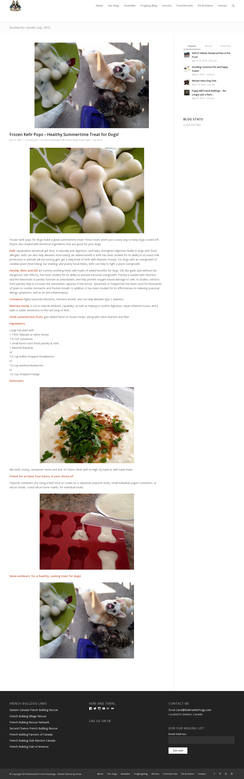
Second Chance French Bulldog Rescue (34, 728)
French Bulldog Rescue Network (29, 722)
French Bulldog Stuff (53, 139)
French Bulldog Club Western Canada (32, 740)
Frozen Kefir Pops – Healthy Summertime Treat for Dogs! (64, 134)
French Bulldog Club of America (29, 746)
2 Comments (31, 139)
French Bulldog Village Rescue (28, 716)
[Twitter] (220, 774)
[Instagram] (231, 774)
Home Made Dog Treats (78, 139)
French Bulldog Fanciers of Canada (31, 734)
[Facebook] (214, 774)
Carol (99, 139)
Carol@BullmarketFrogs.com (193, 710)
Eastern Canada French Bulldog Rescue (34, 710)
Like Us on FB (100, 721)
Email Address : (178, 734)
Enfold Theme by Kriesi (69, 774)
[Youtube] (226, 774)
